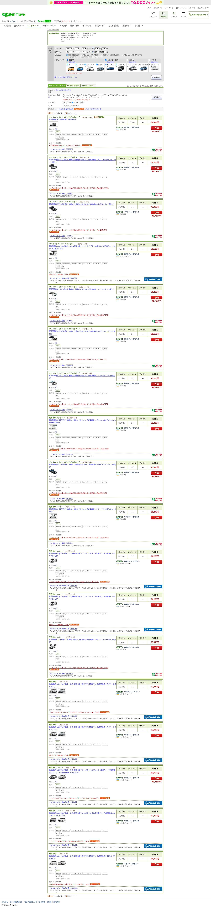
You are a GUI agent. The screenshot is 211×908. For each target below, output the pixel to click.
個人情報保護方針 (16, 902)
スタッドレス (123, 95)
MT (70, 102)
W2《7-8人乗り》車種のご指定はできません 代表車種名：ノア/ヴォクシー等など (85, 289)
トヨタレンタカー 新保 (57, 149)
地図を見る (69, 149)
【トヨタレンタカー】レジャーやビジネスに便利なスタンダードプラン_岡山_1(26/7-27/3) (79, 188)
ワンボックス (121, 65)
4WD (114, 95)
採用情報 (41, 902)
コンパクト (80, 65)
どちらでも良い (79, 102)
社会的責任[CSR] (30, 902)
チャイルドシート (71, 97)
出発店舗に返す (73, 55)
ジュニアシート (85, 97)
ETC (107, 95)
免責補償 (68, 95)
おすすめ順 (59, 109)
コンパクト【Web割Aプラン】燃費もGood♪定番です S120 (69, 841)
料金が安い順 (68, 109)
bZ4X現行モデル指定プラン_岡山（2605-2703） (65, 145)
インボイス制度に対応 (71, 105)
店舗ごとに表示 (73, 86)
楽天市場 (192, 8)
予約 (157, 128)
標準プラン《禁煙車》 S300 (59, 274)
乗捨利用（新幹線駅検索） (133, 55)
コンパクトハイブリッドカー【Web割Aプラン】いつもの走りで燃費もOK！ (74, 798)
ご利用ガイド (157, 8)
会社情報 (5, 902)
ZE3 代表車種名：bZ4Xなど (66, 119)
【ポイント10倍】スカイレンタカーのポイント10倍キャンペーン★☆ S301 (74, 582)
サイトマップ (169, 8)
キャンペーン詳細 (86, 145)
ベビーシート (97, 97)
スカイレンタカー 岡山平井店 (59, 278)
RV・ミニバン (109, 65)
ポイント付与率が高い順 (93, 109)
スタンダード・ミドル (89, 65)
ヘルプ (149, 8)
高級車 (100, 64)
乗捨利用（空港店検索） (112, 55)
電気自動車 (144, 64)
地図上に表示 (88, 86)
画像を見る (72, 62)
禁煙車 (85, 95)
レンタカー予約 (53, 30)
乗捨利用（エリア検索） (91, 55)
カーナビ (101, 95)
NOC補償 (77, 95)
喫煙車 (92, 95)
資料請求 (56, 902)
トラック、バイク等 (154, 65)
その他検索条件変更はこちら (66, 77)
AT (65, 102)
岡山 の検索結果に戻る (63, 90)
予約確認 (164, 17)
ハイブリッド (132, 65)
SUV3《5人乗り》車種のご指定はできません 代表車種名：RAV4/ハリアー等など (85, 204)
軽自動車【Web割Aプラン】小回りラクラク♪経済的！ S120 (69, 884)
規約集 (49, 902)
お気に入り (153, 17)
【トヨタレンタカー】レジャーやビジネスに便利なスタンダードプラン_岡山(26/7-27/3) (78, 230)
